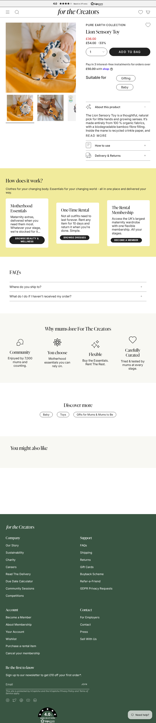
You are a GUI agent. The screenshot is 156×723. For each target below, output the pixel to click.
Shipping (86, 552)
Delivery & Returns (108, 155)
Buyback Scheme (92, 574)
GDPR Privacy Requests (96, 588)
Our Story (12, 545)
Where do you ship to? (25, 287)
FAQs (83, 545)
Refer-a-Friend (90, 581)
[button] (17, 12)
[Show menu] (7, 12)
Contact (85, 624)
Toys (63, 414)
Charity (10, 560)
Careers (11, 567)
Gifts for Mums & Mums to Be (95, 414)
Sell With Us (88, 639)
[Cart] (148, 12)
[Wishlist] (140, 12)
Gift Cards (87, 567)
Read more (96, 135)
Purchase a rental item (21, 646)
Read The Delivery (18, 574)
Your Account (15, 632)
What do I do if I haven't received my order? (40, 296)
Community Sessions (20, 588)
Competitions (15, 595)
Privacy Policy (67, 691)
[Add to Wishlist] (148, 25)
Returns (85, 560)
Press (84, 632)
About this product (107, 107)
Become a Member (18, 617)
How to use (102, 145)
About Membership (19, 624)
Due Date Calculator (19, 581)
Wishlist (11, 639)
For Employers (89, 617)
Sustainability (15, 552)
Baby (46, 414)
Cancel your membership (23, 653)
